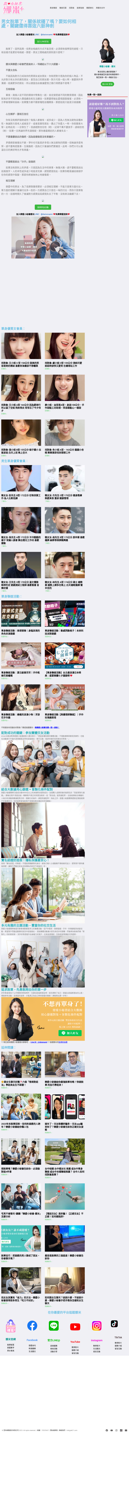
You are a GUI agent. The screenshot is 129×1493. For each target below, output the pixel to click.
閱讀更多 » (4, 1088)
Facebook (32, 1340)
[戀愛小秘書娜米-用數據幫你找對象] (121, 1430)
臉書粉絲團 (63, 1042)
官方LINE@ (53, 1340)
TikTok (118, 1337)
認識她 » (4, 369)
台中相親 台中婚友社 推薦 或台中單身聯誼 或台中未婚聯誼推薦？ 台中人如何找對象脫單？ (64, 1171)
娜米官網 (11, 1339)
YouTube (75, 1341)
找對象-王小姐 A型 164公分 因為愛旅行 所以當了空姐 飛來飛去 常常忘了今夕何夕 (21, 408)
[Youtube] (111, 1430)
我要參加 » (4, 637)
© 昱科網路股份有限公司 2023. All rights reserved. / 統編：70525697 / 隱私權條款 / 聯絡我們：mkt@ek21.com (39, 1430)
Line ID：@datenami (39, 1042)
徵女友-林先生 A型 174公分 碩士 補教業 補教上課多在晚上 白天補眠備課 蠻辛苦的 (64, 585)
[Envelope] (126, 1430)
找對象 (71, 8)
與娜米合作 (100, 8)
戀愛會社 (89, 8)
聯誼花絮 (63, 8)
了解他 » (4, 501)
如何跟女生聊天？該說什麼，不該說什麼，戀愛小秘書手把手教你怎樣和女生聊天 (64, 1300)
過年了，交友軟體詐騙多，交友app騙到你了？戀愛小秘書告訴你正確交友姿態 (64, 1127)
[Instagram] (116, 1430)
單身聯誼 (53, 8)
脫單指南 (80, 8)
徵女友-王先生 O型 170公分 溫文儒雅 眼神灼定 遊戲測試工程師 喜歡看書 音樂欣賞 (20, 585)
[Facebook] (107, 1430)
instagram (96, 1340)
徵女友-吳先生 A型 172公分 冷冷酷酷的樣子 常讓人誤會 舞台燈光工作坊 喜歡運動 (21, 540)
